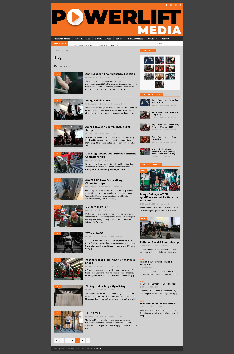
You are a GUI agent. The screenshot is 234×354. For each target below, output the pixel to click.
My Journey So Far (96, 206)
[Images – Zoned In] (170, 68)
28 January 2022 (148, 287)
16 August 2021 (92, 104)
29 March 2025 (158, 105)
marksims (105, 104)
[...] (176, 252)
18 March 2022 (147, 245)
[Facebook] (166, 5)
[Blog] (181, 5)
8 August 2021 (92, 160)
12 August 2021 (92, 133)
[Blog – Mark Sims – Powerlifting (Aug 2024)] (170, 60)
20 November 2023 (149, 204)
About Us (166, 39)
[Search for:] (167, 43)
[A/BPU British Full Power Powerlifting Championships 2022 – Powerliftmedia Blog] (145, 151)
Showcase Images (62, 39)
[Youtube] (176, 5)
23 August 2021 (92, 77)
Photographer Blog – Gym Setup (105, 286)
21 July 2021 (91, 266)
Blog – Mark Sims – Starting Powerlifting (164, 138)
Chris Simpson (107, 77)
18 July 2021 (91, 289)
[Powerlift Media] (117, 35)
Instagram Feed (135, 39)
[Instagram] (171, 5)
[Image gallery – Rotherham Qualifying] (159, 60)
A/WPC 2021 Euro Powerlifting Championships (103, 181)
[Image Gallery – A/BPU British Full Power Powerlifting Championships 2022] (159, 84)
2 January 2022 (147, 306)
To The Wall (92, 312)
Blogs (119, 39)
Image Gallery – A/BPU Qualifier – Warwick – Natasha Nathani (159, 197)
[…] (127, 89)
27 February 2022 (148, 267)
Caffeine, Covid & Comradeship (159, 242)
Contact (152, 39)
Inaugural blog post (97, 100)
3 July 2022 (156, 156)
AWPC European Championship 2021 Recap (107, 128)
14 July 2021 (91, 316)
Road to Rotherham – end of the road (158, 283)
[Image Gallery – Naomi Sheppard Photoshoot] (159, 76)
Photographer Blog (151, 95)
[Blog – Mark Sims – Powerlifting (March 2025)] (149, 60)
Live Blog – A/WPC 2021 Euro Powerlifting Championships (110, 155)
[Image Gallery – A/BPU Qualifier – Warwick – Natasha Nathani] (170, 76)
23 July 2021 (91, 236)
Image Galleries (82, 39)
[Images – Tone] (149, 76)
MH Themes (97, 349)
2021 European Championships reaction (110, 74)
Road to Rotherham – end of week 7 (157, 303)
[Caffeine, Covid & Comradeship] (160, 228)
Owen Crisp (106, 133)
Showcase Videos (103, 39)
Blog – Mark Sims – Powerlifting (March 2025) (166, 101)
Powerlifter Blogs (151, 165)
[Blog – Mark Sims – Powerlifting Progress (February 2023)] (149, 68)
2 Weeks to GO (94, 233)
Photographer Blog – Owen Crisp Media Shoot (110, 261)
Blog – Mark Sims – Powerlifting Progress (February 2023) (166, 125)
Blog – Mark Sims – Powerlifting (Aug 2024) (166, 113)
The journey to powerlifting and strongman (156, 263)
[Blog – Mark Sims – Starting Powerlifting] (159, 68)
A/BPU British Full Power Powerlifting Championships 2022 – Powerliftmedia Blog (164, 151)
